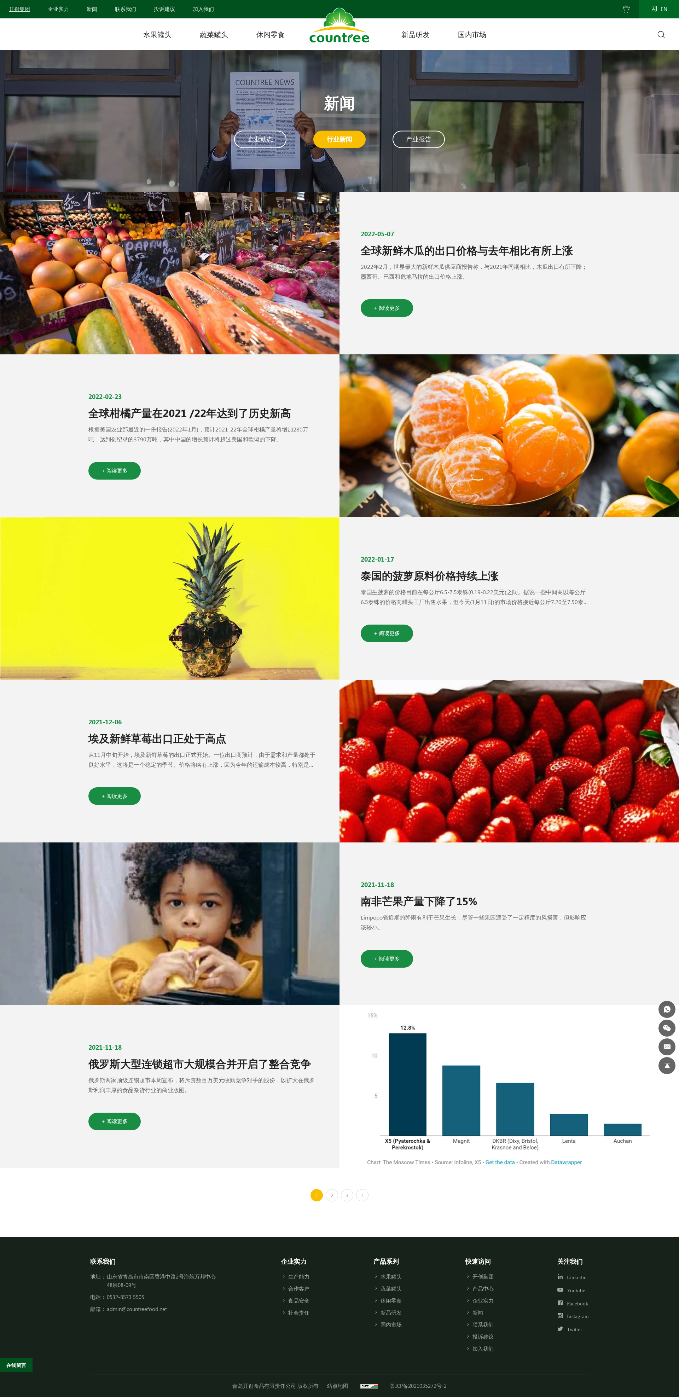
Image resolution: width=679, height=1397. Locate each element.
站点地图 (337, 1385)
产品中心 (483, 1288)
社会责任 (298, 1312)
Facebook (577, 1303)
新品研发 (415, 34)
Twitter (574, 1329)
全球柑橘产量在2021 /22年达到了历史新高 (189, 413)
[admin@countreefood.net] (666, 1046)
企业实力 (483, 1300)
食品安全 (298, 1300)
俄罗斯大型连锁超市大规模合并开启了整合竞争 (199, 1063)
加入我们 (483, 1348)
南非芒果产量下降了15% (419, 901)
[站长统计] (369, 1385)
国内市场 (472, 34)
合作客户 (298, 1288)
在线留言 (16, 1365)
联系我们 (483, 1324)
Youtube (576, 1290)
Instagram (578, 1316)
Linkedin (577, 1277)
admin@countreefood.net (137, 1308)
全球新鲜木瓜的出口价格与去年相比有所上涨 (467, 250)
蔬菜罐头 (214, 34)
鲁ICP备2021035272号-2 (418, 1385)
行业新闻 (339, 139)
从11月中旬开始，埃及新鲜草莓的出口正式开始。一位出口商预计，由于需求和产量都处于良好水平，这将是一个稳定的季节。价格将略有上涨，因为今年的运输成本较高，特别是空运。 (201, 764)
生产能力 (298, 1276)
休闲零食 (270, 34)
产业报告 (418, 139)
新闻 (477, 1312)
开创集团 (483, 1276)
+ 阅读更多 (387, 307)
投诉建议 (483, 1336)
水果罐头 (157, 34)
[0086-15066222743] (666, 1009)
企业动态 (260, 139)
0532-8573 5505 (125, 1296)
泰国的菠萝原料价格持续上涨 (430, 575)
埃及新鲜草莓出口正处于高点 (157, 738)
